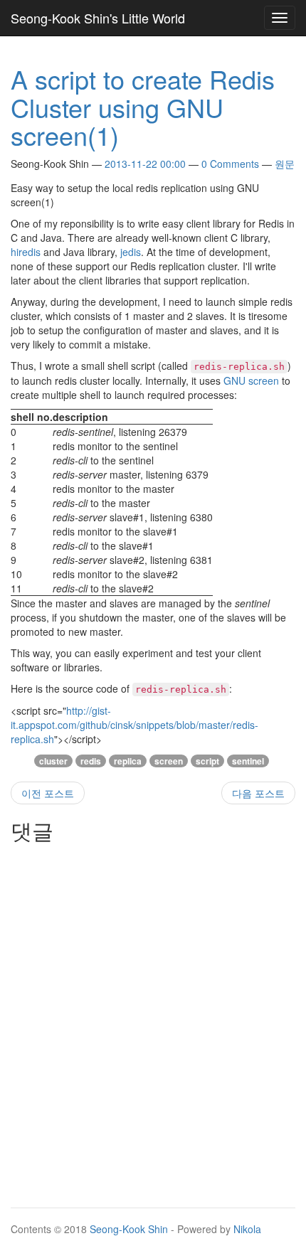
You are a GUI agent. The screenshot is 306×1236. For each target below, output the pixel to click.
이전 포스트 (47, 793)
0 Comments (230, 163)
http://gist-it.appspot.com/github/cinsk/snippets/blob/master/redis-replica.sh (134, 724)
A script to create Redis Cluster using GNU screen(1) (143, 106)
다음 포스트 (258, 793)
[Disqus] (153, 1027)
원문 (285, 163)
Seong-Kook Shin (129, 1229)
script (207, 761)
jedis (130, 252)
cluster (53, 761)
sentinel (248, 761)
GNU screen (251, 380)
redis (90, 761)
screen (168, 761)
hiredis (26, 252)
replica (128, 761)
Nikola (247, 1229)
